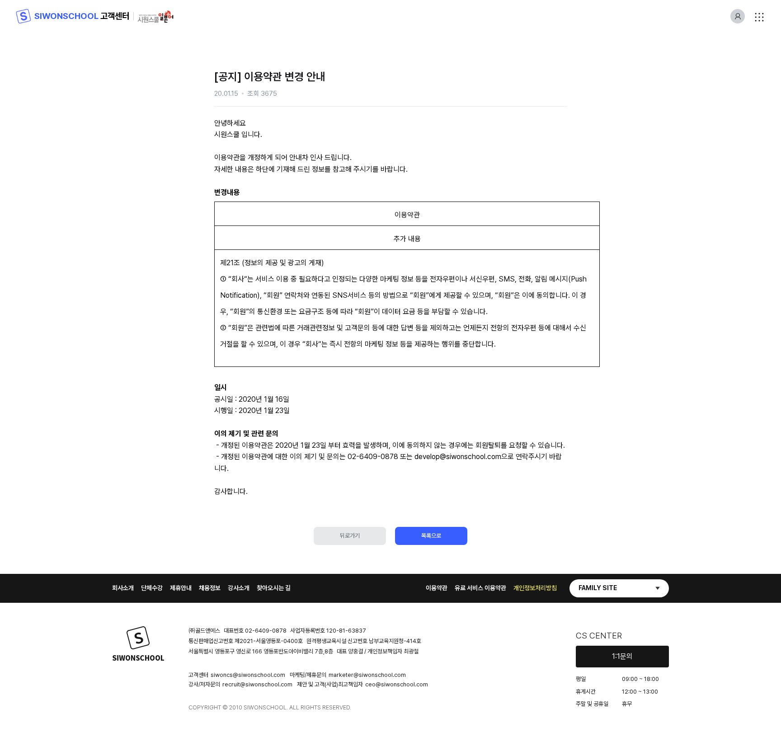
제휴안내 (181, 587)
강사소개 (238, 587)
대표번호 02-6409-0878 (255, 630)
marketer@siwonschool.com (367, 674)
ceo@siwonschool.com (396, 684)
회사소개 (123, 587)
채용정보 (210, 587)
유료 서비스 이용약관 (480, 587)
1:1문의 (622, 656)
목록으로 (431, 535)
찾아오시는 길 (274, 587)
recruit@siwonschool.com (257, 684)
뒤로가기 (350, 535)
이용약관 (436, 587)
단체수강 (152, 587)
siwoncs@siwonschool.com (248, 674)
